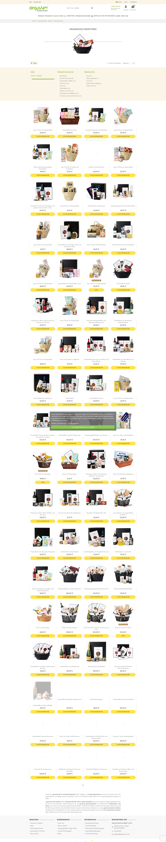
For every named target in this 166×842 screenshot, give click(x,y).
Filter (35, 63)
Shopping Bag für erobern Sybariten (69, 589)
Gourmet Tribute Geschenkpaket (123, 742)
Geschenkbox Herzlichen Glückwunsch (69, 705)
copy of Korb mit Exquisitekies (42, 130)
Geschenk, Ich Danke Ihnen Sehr (96, 513)
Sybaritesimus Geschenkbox (96, 666)
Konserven (64, 83)
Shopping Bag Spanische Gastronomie (96, 589)
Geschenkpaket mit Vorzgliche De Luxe (96, 552)
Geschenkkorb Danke (123, 283)
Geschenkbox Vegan (96, 705)
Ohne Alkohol (65, 88)
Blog (30, 2)
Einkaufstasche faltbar (93, 83)
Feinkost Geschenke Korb (96, 167)
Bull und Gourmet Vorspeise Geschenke (96, 820)
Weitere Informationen (58, 423)
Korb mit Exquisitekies (70, 474)
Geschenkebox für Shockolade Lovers (69, 283)
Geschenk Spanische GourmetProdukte (123, 206)
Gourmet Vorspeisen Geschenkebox (96, 130)
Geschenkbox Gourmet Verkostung (69, 435)
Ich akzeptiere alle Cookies (83, 427)
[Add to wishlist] (41, 127)
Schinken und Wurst (67, 91)
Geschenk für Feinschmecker (69, 552)
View (96, 290)
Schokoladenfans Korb (70, 130)
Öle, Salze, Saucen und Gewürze (70, 96)
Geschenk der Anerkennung (96, 206)
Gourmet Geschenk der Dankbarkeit (69, 513)
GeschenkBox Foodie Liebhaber (42, 705)
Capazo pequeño (92, 78)
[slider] (31, 79)
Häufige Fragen (37, 2)
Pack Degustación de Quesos (43, 398)
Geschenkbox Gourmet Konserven (42, 742)
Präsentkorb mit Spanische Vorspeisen (43, 552)
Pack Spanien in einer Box (123, 552)
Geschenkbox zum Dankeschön (69, 666)
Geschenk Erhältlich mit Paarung (96, 781)
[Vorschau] (44, 127)
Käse (62, 86)
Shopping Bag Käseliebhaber (123, 589)
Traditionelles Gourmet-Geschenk (123, 705)
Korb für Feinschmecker (69, 627)
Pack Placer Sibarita (123, 814)
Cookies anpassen (73, 423)
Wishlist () (134, 2)
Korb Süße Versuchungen (43, 474)
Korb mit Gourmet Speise (123, 627)
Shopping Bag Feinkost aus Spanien (96, 435)
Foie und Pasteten (66, 78)
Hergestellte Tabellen (67, 81)
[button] (83, 16)
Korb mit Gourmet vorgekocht (69, 359)
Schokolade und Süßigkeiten (69, 93)
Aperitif (63, 76)
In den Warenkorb (42, 136)
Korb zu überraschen (42, 627)
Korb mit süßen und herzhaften (123, 435)
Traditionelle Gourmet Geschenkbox (123, 245)
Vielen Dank (69, 398)
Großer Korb (91, 86)
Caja (89, 76)
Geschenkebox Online (96, 398)
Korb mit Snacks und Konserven (70, 742)
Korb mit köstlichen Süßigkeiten (123, 474)
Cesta (89, 81)
